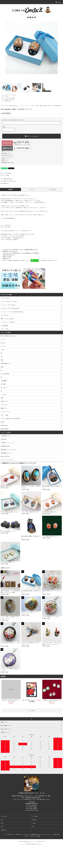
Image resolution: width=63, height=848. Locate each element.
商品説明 (10, 189)
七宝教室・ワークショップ (8, 442)
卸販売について (5, 158)
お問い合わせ (3, 829)
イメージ (31, 189)
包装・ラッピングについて (7, 151)
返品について (5, 160)
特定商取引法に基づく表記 (7, 162)
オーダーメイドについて (7, 157)
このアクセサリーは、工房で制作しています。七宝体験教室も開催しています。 (20, 249)
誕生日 (13, 98)
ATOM (34, 836)
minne (2, 826)
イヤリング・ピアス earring (10, 94)
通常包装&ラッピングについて (8, 449)
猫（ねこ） (7, 96)
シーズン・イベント (9, 97)
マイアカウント (4, 816)
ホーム (3, 94)
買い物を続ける (5, 183)
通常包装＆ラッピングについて (10, 251)
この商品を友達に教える (7, 178)
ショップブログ (26, 836)
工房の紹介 (4, 439)
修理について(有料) (7, 256)
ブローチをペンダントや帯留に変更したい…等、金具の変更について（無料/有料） (21, 253)
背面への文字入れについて (7, 155)
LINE (2, 819)
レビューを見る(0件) (6, 173)
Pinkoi (2, 823)
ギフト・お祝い (8, 98)
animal (10, 99)
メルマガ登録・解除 (55, 834)
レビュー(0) (52, 189)
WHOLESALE (58, 105)
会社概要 (38, 836)
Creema (34, 823)
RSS (31, 836)
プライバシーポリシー (46, 834)
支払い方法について (11, 834)
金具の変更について (6, 153)
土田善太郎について (6, 435)
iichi (33, 826)
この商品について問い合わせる (9, 181)
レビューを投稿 (5, 175)
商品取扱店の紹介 (5, 446)
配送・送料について (20, 834)
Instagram (34, 819)
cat (13, 99)
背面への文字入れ (5, 456)
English (6, 99)
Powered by (23, 844)
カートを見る (35, 816)
